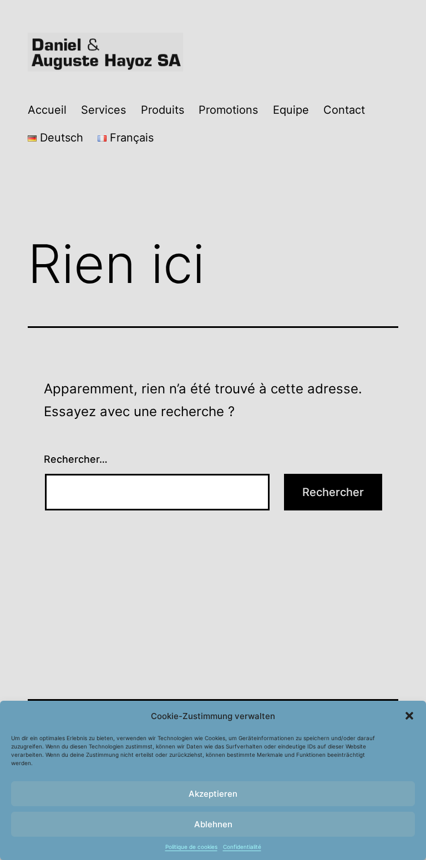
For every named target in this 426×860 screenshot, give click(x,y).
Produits (162, 110)
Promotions (228, 110)
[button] (409, 715)
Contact (344, 110)
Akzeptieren (213, 793)
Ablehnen (213, 824)
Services (103, 110)
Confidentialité (242, 846)
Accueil (47, 110)
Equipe (291, 110)
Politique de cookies (191, 846)
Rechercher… (76, 459)
